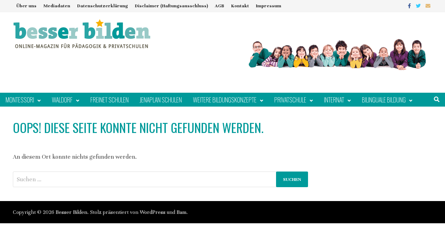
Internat (334, 99)
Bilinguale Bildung (384, 99)
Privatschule (290, 99)
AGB (219, 6)
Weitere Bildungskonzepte (225, 99)
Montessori (20, 99)
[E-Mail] (428, 5)
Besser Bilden (71, 212)
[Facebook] (410, 5)
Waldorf (62, 99)
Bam (181, 212)
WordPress (152, 212)
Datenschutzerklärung (102, 6)
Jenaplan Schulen (161, 99)
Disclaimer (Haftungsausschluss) (171, 6)
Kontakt (240, 6)
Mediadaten (56, 6)
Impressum (268, 6)
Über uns (26, 6)
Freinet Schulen (109, 99)
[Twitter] (419, 5)
